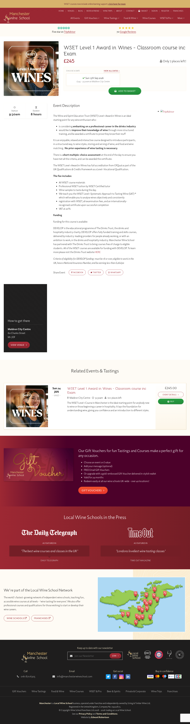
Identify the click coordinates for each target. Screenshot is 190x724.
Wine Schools (15, 618)
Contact (130, 11)
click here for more (117, 4)
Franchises (178, 11)
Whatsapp (115, 272)
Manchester (45, 703)
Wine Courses (77, 691)
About (119, 11)
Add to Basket (127, 91)
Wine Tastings (39, 691)
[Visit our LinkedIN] (128, 676)
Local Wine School (63, 703)
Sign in (154, 11)
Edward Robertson (100, 717)
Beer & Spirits (113, 691)
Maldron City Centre (79, 397)
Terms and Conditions (106, 713)
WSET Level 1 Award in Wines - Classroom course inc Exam (106, 391)
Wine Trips (156, 691)
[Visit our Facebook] (115, 676)
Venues (71, 11)
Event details (170, 394)
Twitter (96, 272)
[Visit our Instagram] (121, 676)
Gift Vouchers (92, 490)
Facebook (77, 272)
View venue (18, 345)
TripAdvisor (69, 31)
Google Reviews (128, 31)
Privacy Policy (85, 713)
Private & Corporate (136, 691)
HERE (98, 252)
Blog (80, 11)
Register (165, 11)
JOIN (114, 656)
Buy (172, 401)
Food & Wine (57, 691)
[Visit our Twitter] (108, 676)
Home (61, 11)
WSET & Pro (95, 691)
